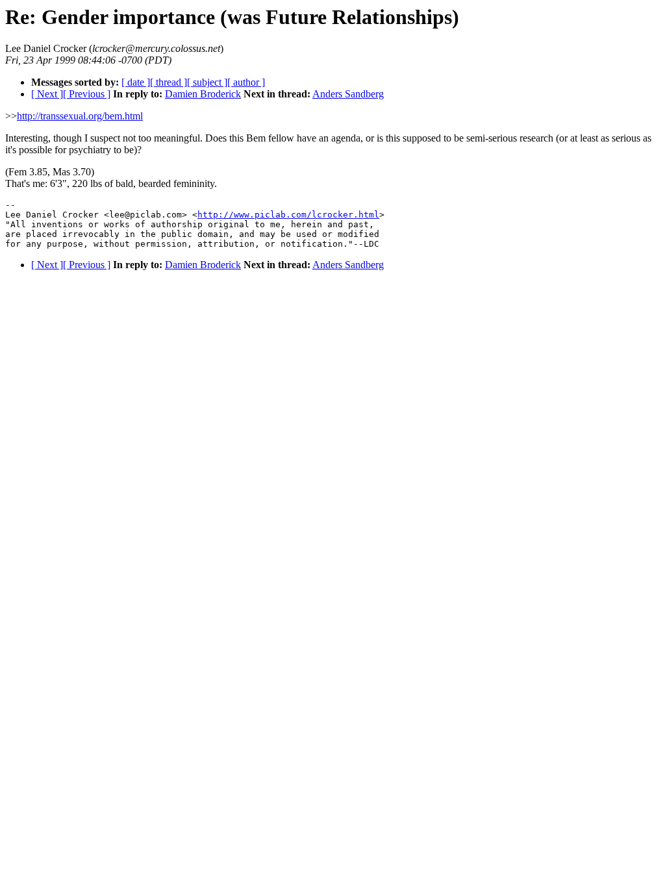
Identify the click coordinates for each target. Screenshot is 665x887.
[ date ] (135, 82)
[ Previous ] (86, 93)
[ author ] (246, 82)
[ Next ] (47, 93)
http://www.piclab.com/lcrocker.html (288, 214)
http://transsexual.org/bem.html (80, 115)
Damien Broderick (203, 93)
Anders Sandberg (348, 93)
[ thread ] (168, 82)
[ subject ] (207, 82)
